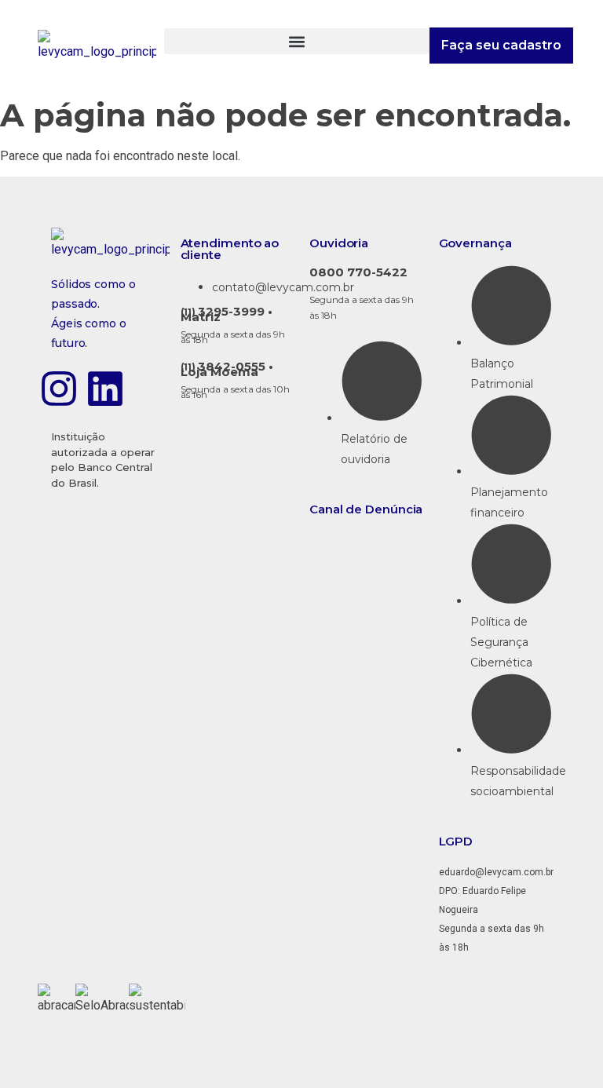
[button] (296, 41)
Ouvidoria (338, 242)
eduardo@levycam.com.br (496, 872)
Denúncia (393, 509)
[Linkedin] (105, 388)
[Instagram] (59, 388)
